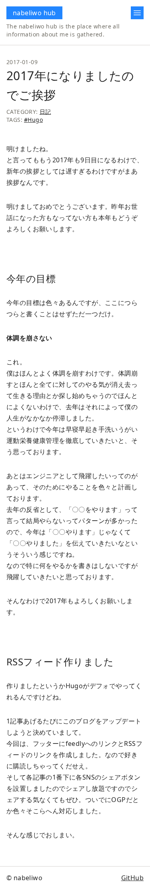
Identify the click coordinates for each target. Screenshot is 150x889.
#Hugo (33, 119)
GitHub (132, 877)
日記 (45, 111)
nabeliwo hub (34, 12)
